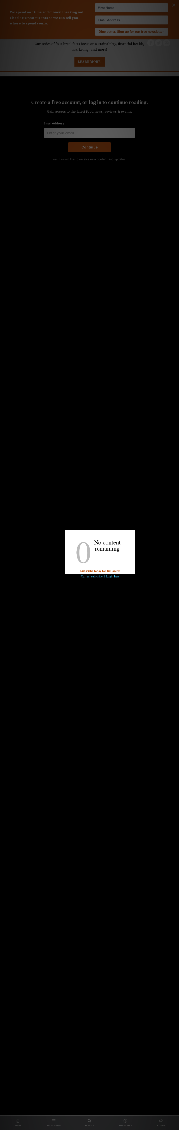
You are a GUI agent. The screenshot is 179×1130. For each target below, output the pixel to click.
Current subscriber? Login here (100, 576)
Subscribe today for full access (100, 570)
